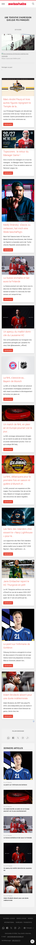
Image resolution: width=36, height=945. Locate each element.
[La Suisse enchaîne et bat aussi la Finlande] (18, 824)
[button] (3, 4)
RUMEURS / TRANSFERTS (24, 922)
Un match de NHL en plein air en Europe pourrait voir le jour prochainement (16, 810)
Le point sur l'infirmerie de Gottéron (15, 785)
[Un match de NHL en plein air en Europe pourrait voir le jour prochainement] (18, 797)
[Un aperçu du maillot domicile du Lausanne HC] (18, 853)
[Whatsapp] (8, 738)
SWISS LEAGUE (21, 918)
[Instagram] (23, 738)
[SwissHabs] (17, 4)
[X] (18, 738)
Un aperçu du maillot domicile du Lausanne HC (18, 869)
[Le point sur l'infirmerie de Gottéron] (18, 766)
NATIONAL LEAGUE (9, 918)
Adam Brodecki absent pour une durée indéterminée (16, 899)
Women (30, 918)
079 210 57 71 (16, 941)
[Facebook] (13, 738)
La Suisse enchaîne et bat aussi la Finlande (18, 838)
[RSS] (28, 738)
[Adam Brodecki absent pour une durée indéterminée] (18, 884)
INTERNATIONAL (9, 922)
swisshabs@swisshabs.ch (15, 937)
